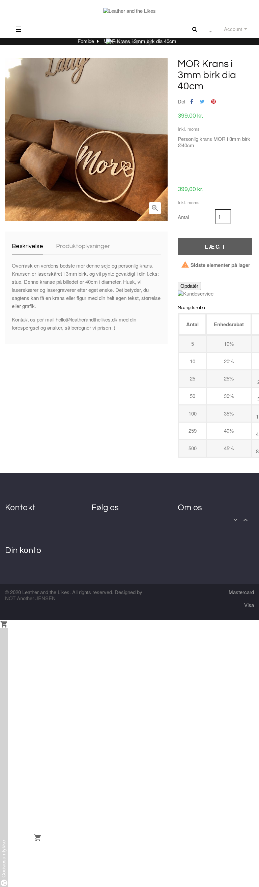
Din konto (23, 550)
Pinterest (213, 101)
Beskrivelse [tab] (27, 246)
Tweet (202, 101)
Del (191, 101)
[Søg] (194, 28)
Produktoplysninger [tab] (83, 246)
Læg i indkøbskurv (215, 249)
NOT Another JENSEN (30, 598)
